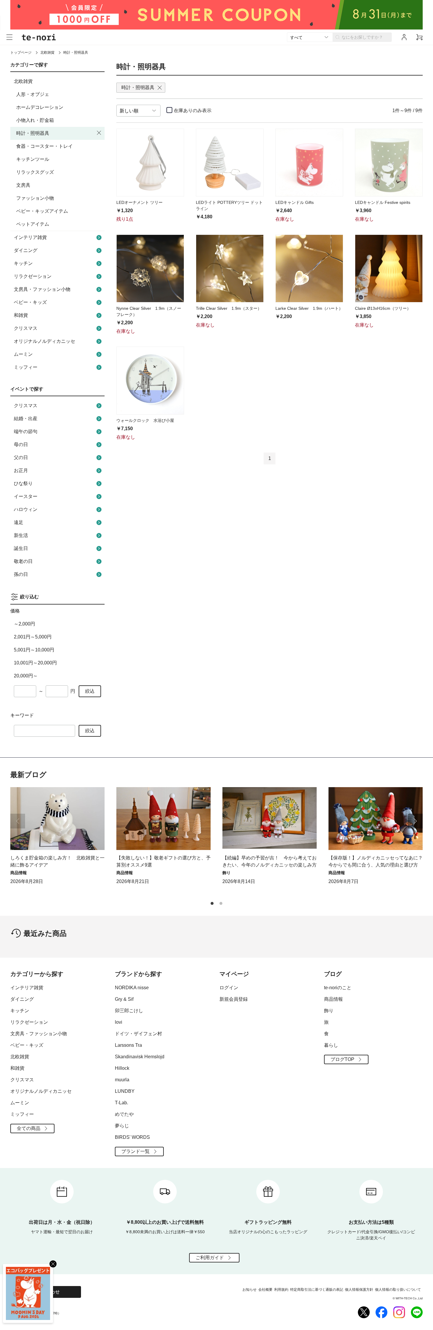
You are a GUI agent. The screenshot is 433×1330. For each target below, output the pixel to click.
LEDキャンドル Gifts (294, 202)
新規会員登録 (233, 999)
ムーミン (23, 354)
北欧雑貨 (47, 52)
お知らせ (249, 1289)
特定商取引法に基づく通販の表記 (316, 1289)
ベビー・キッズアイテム (42, 211)
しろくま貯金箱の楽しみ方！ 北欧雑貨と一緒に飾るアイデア (57, 861)
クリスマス (25, 328)
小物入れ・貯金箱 (35, 120)
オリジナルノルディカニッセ (44, 341)
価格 (15, 610)
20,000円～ (26, 675)
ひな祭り (23, 483)
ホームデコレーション (39, 107)
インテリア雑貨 (30, 237)
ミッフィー (25, 367)
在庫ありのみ (192, 110)
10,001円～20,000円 (35, 662)
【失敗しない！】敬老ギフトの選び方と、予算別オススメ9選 (163, 861)
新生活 (21, 535)
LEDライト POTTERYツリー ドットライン (229, 205)
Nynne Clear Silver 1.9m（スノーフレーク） (148, 311)
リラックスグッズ (35, 172)
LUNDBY (125, 1091)
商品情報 (333, 999)
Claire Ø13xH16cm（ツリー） (383, 308)
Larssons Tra (128, 1045)
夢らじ (122, 1125)
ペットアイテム (32, 224)
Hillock (122, 1068)
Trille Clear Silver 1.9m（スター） (229, 308)
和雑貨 (21, 315)
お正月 (21, 470)
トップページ (21, 52)
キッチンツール (32, 159)
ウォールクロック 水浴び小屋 (145, 420)
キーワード (22, 715)
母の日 (21, 444)
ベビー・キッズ (30, 302)
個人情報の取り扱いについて (398, 1289)
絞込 (90, 691)
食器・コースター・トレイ (44, 146)
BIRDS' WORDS (132, 1137)
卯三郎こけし (129, 1010)
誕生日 (21, 548)
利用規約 (281, 1289)
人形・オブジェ (32, 94)
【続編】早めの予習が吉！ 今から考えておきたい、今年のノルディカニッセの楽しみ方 (269, 861)
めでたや (124, 1114)
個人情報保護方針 (359, 1289)
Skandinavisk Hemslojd (139, 1056)
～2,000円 (24, 623)
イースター (25, 496)
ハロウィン (25, 509)
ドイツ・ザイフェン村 (138, 1033)
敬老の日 (23, 561)
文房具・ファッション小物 (42, 289)
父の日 (21, 457)
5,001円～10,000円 (34, 649)
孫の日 (21, 574)
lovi (118, 1022)
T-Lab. (121, 1102)
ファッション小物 (35, 198)
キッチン (23, 263)
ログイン (228, 987)
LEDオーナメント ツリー (139, 202)
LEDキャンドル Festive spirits (382, 202)
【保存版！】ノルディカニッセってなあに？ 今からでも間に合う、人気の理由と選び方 (375, 861)
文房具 (23, 185)
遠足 (18, 522)
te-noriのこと (337, 987)
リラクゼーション (33, 276)
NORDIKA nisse (132, 987)
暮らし (331, 1045)
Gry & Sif (124, 999)
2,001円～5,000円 (33, 636)
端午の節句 (25, 431)
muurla (122, 1079)
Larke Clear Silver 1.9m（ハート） (309, 308)
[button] (415, 821)
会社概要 (265, 1289)
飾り (328, 1010)
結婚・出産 (25, 418)
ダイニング (25, 250)
